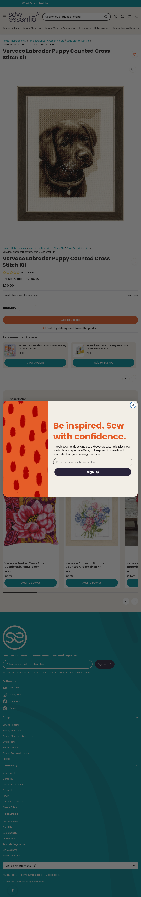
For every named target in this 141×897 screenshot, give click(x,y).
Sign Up (93, 472)
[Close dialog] (133, 405)
